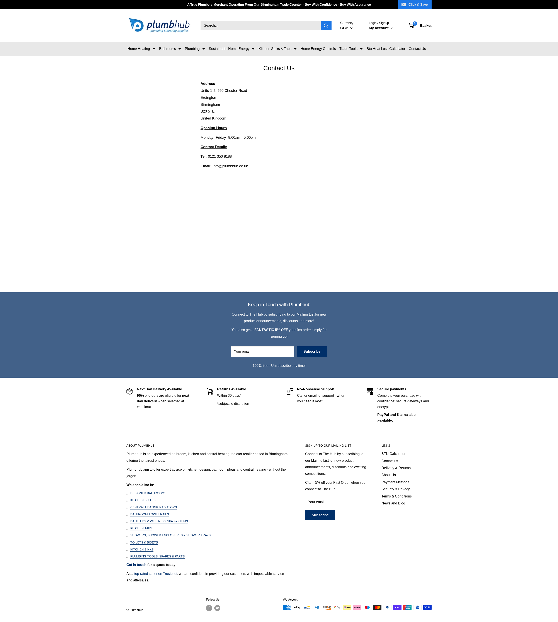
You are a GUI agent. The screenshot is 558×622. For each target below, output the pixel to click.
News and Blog (393, 503)
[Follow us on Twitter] (217, 608)
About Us (388, 475)
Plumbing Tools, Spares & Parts (157, 556)
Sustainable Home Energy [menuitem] (229, 49)
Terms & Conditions (396, 496)
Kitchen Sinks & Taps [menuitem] (275, 49)
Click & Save (418, 4)
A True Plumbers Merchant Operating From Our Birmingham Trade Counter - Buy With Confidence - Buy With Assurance (279, 4)
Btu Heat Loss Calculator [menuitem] (386, 49)
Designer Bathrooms (148, 493)
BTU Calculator (393, 454)
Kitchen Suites (142, 500)
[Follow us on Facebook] (209, 608)
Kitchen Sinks (141, 549)
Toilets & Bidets (144, 542)
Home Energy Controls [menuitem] (318, 49)
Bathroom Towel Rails (149, 514)
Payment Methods (395, 482)
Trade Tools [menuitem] (348, 49)
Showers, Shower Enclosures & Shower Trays (170, 535)
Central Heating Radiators (153, 507)
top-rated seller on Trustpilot (155, 574)
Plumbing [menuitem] (192, 49)
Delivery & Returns (396, 468)
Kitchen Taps (141, 528)
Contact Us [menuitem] (417, 49)
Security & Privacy (395, 489)
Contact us (389, 461)
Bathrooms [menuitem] (167, 49)
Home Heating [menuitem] (139, 49)
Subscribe (311, 351)
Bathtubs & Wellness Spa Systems (159, 521)
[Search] (326, 26)
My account (379, 28)
